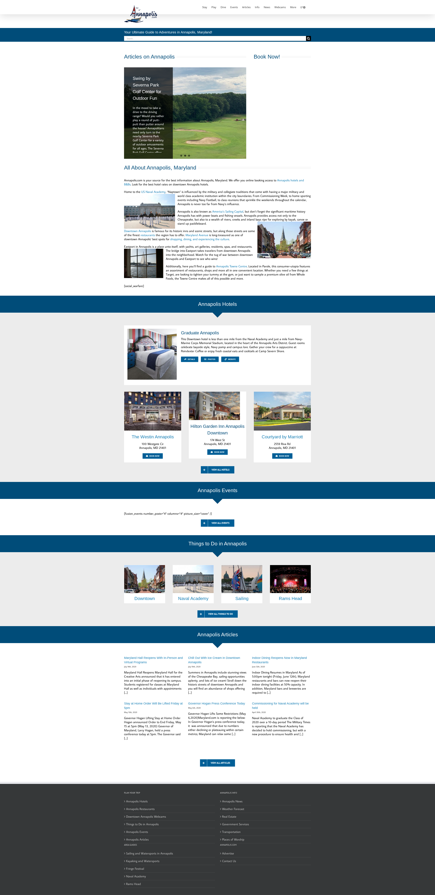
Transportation (231, 832)
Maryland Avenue (197, 235)
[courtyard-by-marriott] (282, 393)
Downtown (144, 598)
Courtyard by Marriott (282, 436)
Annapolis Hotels (137, 801)
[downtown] (144, 566)
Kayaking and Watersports (142, 861)
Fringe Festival (135, 869)
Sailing (241, 598)
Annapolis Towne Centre (231, 266)
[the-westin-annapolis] (152, 393)
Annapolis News (232, 801)
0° (301, 7)
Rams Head (290, 598)
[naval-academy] (193, 566)
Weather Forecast (233, 809)
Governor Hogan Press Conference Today (216, 703)
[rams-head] (290, 566)
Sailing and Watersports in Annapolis (149, 853)
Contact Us (229, 861)
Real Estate (229, 816)
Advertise (228, 853)
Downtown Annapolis (137, 231)
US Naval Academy (153, 192)
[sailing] (241, 566)
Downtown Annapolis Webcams (146, 816)
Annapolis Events (137, 832)
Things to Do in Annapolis (142, 824)
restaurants (148, 235)
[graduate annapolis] (152, 330)
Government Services (235, 824)
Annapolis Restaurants (140, 809)
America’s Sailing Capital (227, 211)
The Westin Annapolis (153, 436)
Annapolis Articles (137, 839)
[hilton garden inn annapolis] (214, 393)
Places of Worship (233, 839)
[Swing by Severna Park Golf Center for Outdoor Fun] (185, 113)
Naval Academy (193, 598)
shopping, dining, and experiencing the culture (199, 239)
